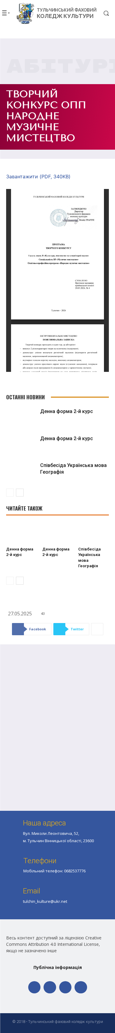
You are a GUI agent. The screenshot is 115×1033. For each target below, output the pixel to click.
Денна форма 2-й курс (66, 411)
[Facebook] (34, 987)
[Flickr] (50, 987)
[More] (97, 629)
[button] (102, 13)
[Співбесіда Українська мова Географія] (21, 472)
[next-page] (20, 493)
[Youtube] (81, 987)
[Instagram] (65, 987)
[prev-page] (10, 493)
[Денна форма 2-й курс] (21, 418)
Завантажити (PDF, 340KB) (38, 176)
